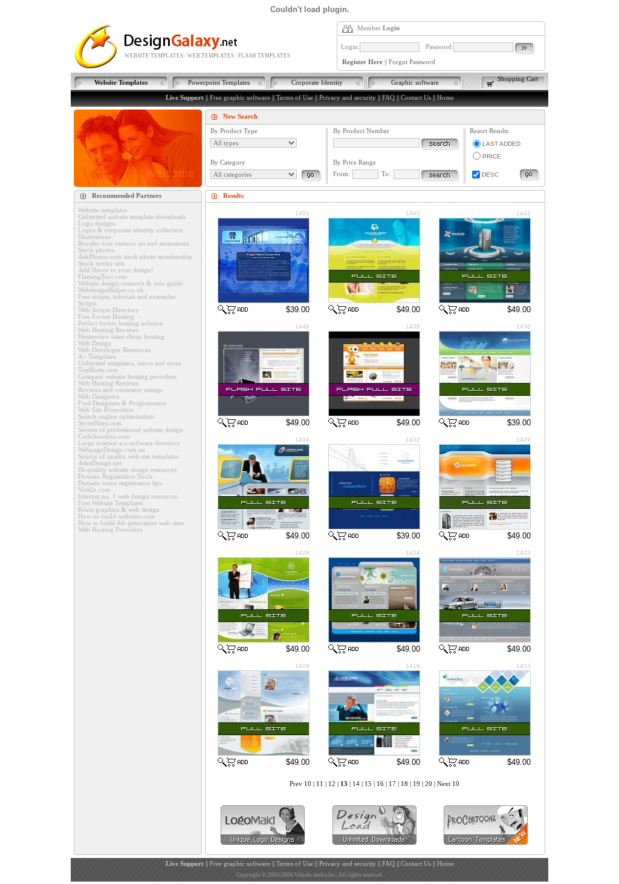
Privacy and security (347, 97)
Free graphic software (240, 97)
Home (445, 97)
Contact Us (416, 97)
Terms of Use (294, 97)
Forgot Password (412, 62)
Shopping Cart (517, 79)
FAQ (388, 97)
